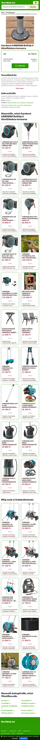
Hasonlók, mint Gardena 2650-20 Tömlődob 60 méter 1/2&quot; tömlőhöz (29, 686)
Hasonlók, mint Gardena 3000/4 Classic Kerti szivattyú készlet (28, 417)
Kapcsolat (4, 731)
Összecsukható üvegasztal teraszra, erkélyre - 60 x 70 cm (10, 331)
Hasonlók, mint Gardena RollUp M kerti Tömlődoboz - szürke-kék (29, 156)
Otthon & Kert (12, 102)
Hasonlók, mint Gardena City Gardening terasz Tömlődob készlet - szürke (29, 611)
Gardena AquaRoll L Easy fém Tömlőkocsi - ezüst (29, 562)
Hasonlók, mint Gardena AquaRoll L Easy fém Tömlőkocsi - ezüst (28, 573)
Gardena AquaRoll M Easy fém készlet (9, 674)
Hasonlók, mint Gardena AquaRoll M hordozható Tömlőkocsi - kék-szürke (8, 536)
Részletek (15, 738)
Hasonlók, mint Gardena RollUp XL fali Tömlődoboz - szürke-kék (10, 230)
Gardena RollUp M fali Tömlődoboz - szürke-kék (10, 144)
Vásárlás (21, 66)
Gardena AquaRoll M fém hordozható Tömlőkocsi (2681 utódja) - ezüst (29, 526)
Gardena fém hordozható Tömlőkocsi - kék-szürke (9, 600)
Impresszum (12, 731)
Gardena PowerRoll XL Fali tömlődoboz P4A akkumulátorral (9, 294)
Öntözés (22, 102)
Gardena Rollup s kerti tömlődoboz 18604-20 (30, 218)
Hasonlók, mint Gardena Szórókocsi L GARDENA (8, 379)
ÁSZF (19, 731)
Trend (13, 733)
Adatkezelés (26, 731)
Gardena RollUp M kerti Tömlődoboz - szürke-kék (30, 144)
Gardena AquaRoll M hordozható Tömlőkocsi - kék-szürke (9, 526)
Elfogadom (24, 738)
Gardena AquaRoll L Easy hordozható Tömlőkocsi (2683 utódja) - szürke (9, 563)
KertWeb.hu (8, 2)
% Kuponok (20, 733)
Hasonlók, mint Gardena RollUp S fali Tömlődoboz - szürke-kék (29, 193)
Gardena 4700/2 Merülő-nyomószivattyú (9, 480)
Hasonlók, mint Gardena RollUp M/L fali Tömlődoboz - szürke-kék (9, 193)
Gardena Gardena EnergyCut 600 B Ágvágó (29, 368)
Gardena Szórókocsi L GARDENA (7, 368)
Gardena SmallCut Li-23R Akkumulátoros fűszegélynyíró (10, 406)
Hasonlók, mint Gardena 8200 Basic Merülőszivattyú (29, 454)
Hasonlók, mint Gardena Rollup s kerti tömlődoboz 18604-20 (29, 230)
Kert (18, 102)
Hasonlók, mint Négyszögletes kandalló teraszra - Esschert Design (29, 305)
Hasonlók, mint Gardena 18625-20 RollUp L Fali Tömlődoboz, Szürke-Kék (9, 268)
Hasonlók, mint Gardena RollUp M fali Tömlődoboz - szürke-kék (9, 156)
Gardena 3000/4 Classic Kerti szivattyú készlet (29, 405)
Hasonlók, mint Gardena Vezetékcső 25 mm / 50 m (29, 647)
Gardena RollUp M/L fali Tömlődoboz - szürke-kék (9, 182)
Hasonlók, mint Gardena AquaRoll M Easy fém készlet (8, 686)
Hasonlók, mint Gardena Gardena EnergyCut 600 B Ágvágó (29, 380)
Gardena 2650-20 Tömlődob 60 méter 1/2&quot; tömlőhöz (29, 674)
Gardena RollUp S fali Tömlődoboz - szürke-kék (30, 181)
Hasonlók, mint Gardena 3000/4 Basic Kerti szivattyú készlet (29, 492)
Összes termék (5, 733)
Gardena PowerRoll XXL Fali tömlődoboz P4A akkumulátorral (29, 257)
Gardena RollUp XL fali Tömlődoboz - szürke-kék (9, 219)
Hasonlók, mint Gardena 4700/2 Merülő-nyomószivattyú (8, 492)
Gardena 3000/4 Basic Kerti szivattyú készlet (29, 480)
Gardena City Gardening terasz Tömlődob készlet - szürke (30, 600)
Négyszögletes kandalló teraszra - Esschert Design (28, 294)
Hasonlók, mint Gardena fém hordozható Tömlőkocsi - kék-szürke (9, 611)
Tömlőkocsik (29, 102)
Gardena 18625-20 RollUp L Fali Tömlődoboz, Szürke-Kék (9, 257)
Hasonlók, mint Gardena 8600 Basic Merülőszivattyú (9, 454)
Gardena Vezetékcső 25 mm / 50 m (30, 636)
